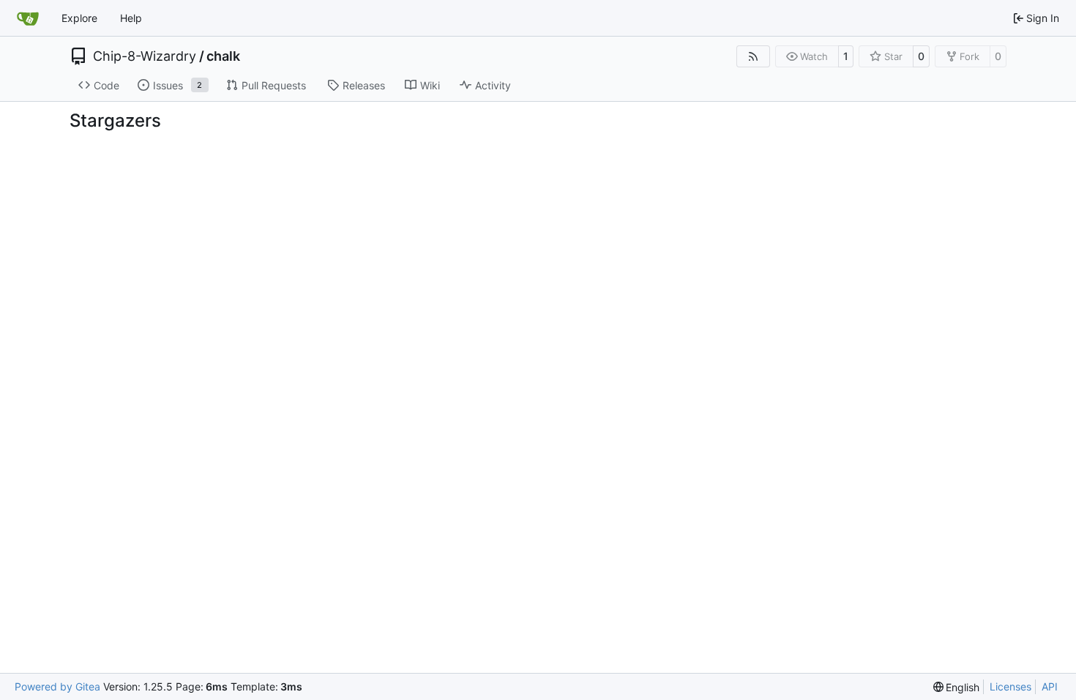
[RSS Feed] (753, 56)
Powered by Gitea (57, 686)
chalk (223, 56)
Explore (79, 18)
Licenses (1010, 686)
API (1050, 686)
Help (131, 18)
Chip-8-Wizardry (144, 56)
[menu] (956, 687)
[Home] (27, 18)
